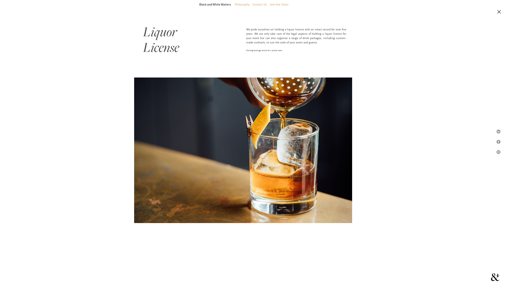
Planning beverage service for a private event (264, 50)
